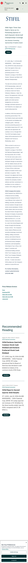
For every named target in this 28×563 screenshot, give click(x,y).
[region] (14, 552)
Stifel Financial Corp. (10, 48)
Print (3, 290)
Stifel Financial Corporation (8, 339)
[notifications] (23, 3)
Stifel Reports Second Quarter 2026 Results (11, 391)
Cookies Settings (14, 552)
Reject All (14, 556)
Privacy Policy (5, 549)
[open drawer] (26, 3)
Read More (6, 375)
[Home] (7, 3)
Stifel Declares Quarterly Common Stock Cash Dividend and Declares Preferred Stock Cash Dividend (12, 347)
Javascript (5, 299)
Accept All (14, 560)
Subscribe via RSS (7, 294)
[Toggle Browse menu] (22, 9)
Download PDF (6, 292)
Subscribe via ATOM (7, 296)
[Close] (26, 542)
